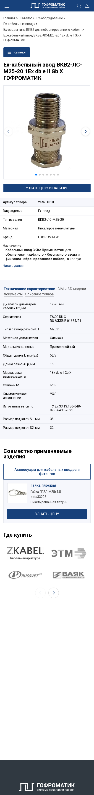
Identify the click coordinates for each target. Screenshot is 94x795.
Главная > (10, 18)
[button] (36, 175)
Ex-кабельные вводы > (20, 24)
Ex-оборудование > (51, 18)
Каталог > (27, 18)
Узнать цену (47, 514)
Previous (40, 593)
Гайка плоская (43, 485)
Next (53, 593)
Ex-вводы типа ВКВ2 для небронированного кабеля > (43, 29)
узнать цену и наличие (47, 188)
